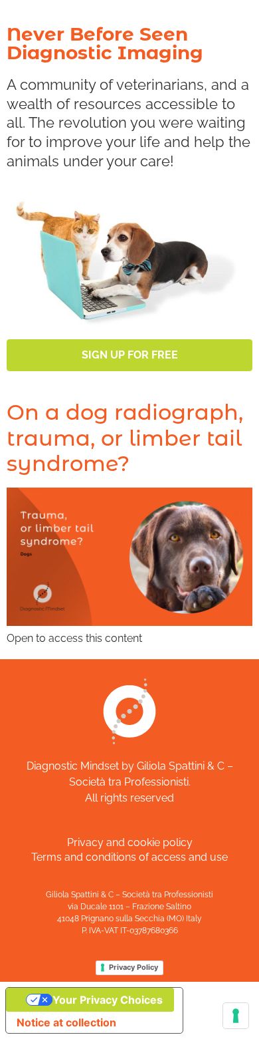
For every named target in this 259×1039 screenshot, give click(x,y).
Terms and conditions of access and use (129, 857)
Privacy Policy (133, 967)
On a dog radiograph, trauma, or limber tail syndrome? (125, 437)
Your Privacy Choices (107, 999)
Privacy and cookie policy (130, 842)
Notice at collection (66, 1022)
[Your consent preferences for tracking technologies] (235, 1015)
